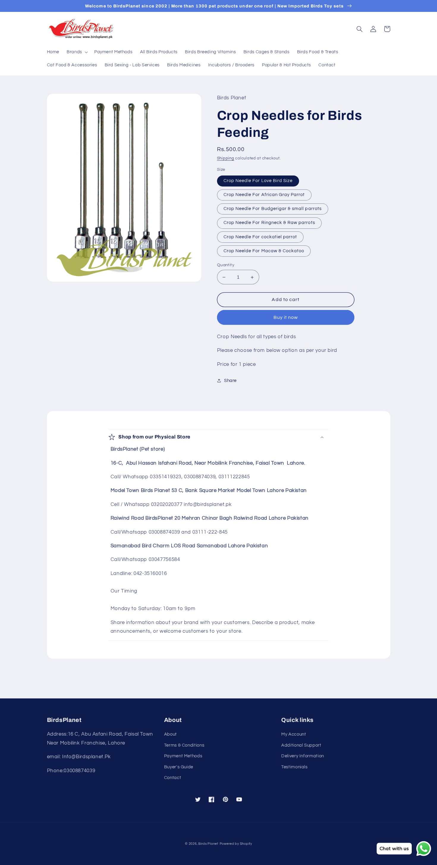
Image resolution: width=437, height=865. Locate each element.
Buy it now (285, 317)
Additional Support (301, 745)
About (170, 734)
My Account (293, 734)
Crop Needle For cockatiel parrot (260, 237)
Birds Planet (208, 843)
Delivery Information (302, 756)
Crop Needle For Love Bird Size (258, 180)
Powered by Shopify (236, 843)
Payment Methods (183, 756)
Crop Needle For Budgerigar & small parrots (273, 208)
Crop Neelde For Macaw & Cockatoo (264, 251)
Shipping (225, 158)
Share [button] (230, 380)
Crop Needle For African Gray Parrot (264, 194)
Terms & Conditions (184, 745)
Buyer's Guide (178, 767)
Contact (172, 777)
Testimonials (294, 767)
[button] (77, 52)
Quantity (225, 265)
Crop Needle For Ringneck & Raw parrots (269, 222)
